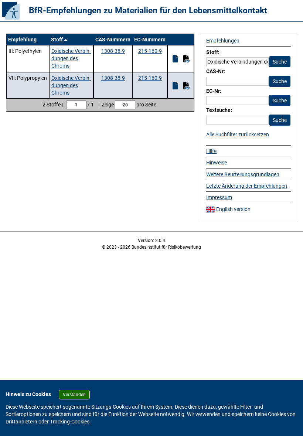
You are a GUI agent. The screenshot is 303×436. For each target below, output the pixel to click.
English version (233, 209)
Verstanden (74, 394)
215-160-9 (150, 51)
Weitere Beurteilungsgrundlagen (242, 174)
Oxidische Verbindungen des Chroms (71, 58)
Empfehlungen (222, 41)
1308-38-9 (113, 51)
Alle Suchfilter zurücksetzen (237, 134)
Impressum (219, 197)
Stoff (57, 39)
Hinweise (216, 163)
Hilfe (211, 151)
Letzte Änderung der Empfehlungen (246, 186)
